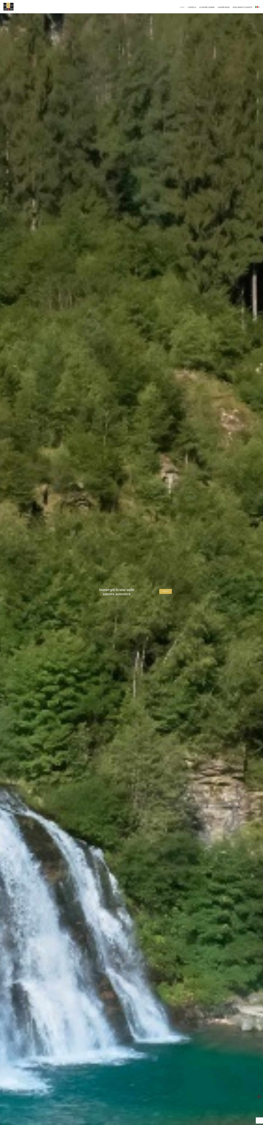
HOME (182, 7)
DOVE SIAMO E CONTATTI (242, 7)
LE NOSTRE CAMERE (207, 7)
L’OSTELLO (192, 7)
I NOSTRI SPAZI (224, 7)
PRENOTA (165, 591)
